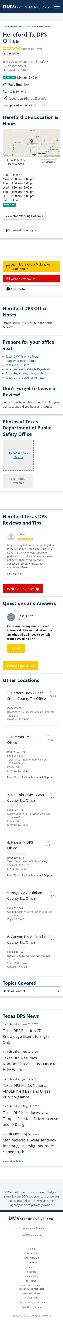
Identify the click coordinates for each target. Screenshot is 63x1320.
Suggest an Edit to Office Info (27, 99)
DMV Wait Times (31, 1293)
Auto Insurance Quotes (21, 361)
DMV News (31, 1262)
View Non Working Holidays (24, 216)
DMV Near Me (31, 1257)
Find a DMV (31, 1253)
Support (31, 1271)
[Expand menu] (57, 6)
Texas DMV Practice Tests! (22, 356)
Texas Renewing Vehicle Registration (29, 369)
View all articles (13, 1161)
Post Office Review (31, 1307)
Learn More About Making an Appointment (30, 267)
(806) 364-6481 (17, 91)
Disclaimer (31, 1280)
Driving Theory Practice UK (31, 1302)
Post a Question (20, 665)
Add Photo (18, 289)
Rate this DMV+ (11, 53)
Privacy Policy (31, 1276)
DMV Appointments (12, 26)
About (31, 1267)
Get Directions (49, 161)
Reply (16, 648)
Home (31, 1248)
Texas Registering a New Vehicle (26, 373)
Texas (27, 26)
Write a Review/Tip (23, 279)
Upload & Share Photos (18, 455)
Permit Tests (31, 1297)
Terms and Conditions (31, 1285)
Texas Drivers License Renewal (25, 378)
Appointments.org (26, 7)
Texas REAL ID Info (17, 365)
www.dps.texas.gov (24, 230)
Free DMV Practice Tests (31, 1288)
